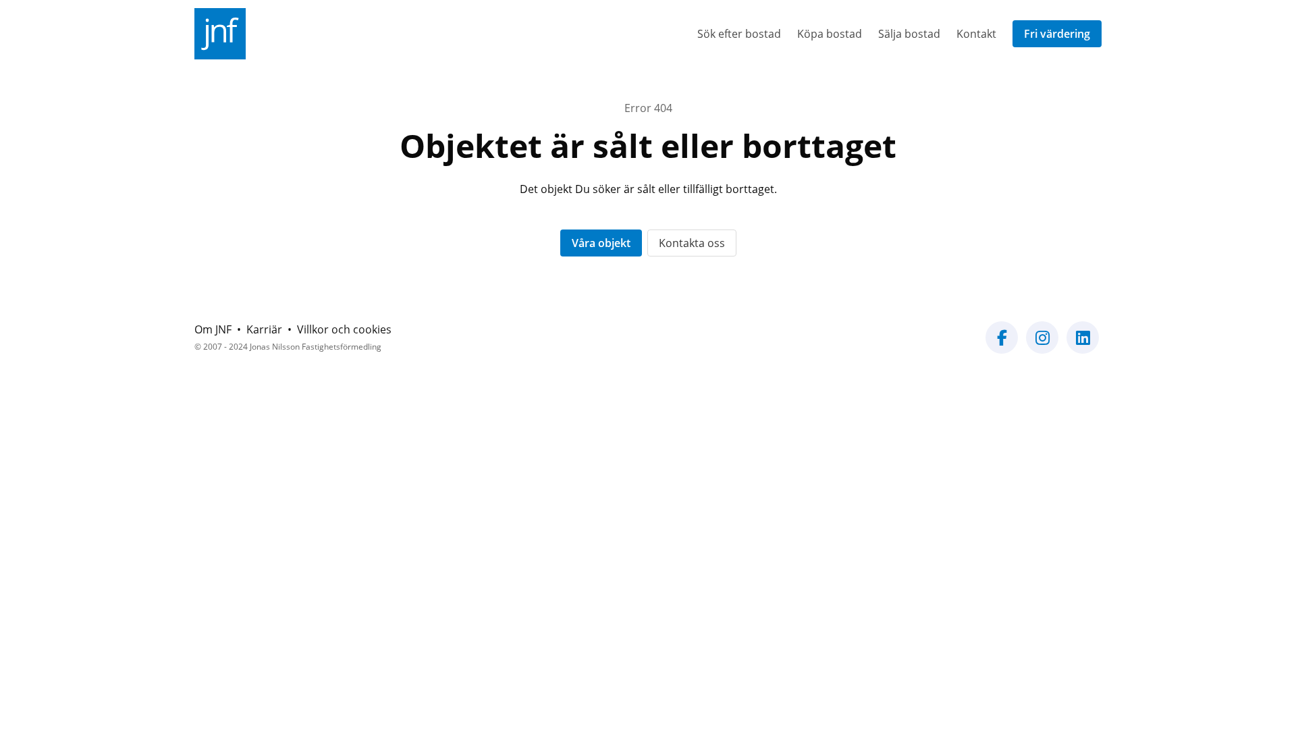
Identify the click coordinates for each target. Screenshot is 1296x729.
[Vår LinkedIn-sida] (1082, 345)
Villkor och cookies (344, 329)
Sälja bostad (909, 33)
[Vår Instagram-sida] (1042, 345)
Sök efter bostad (739, 33)
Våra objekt (601, 243)
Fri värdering (1057, 33)
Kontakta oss (692, 243)
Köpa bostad (829, 33)
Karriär (264, 329)
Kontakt (976, 33)
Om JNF (213, 329)
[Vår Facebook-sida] (1002, 345)
